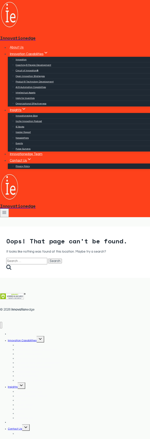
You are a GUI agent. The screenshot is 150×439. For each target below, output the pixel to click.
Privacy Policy (23, 166)
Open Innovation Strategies (30, 76)
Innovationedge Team (26, 154)
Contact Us (15, 428)
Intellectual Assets (25, 92)
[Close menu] (1, 325)
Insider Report (23, 132)
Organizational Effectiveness (31, 103)
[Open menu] (4, 213)
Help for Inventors (25, 98)
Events (19, 143)
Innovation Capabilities (22, 340)
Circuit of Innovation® (27, 70)
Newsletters (22, 138)
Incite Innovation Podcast (29, 121)
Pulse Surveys (23, 149)
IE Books (20, 127)
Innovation (21, 59)
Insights (13, 387)
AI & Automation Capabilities (31, 87)
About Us (17, 47)
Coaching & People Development (33, 65)
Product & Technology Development (35, 81)
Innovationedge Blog (27, 116)
